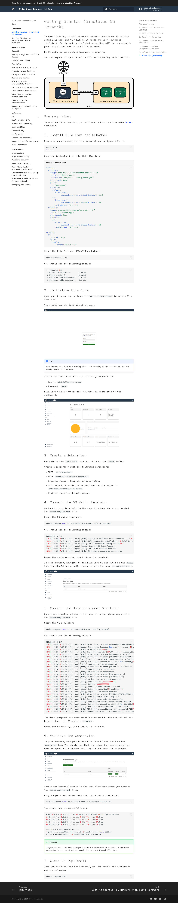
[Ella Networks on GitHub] (165, 899)
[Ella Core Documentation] (13, 9)
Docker (129, 122)
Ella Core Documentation (24, 20)
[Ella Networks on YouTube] (155, 899)
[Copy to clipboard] (131, 147)
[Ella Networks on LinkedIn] (160, 899)
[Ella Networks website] (151, 899)
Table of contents (148, 20)
